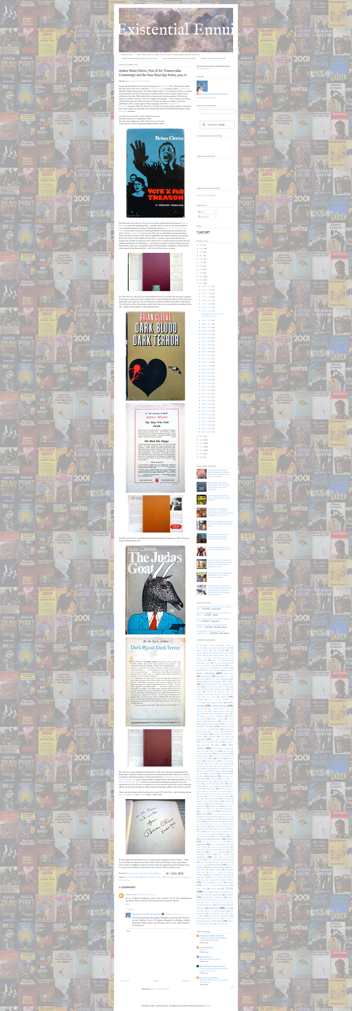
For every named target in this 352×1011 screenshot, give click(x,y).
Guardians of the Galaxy (205, 766)
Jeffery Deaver (221, 786)
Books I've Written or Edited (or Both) (213, 58)
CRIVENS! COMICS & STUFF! (212, 935)
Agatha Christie (202, 650)
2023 (202, 255)
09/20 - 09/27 (207, 330)
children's (210, 692)
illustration (212, 776)
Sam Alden (214, 877)
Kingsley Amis (214, 806)
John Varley (200, 799)
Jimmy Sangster (209, 791)
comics (224, 696)
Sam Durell (223, 877)
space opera (201, 888)
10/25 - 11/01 (207, 307)
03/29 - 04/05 (207, 407)
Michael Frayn (228, 826)
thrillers (127, 880)
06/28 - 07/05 (207, 365)
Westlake (218, 920)
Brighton (226, 679)
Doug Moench (228, 729)
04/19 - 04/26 (207, 397)
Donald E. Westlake (205, 726)
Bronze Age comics (211, 687)
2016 (202, 280)
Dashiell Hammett (219, 711)
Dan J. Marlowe (213, 709)
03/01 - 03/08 (207, 418)
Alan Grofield (218, 650)
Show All (231, 987)
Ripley (201, 867)
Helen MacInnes (216, 771)
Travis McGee (220, 913)
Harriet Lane (217, 769)
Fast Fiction (229, 742)
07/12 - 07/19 (207, 358)
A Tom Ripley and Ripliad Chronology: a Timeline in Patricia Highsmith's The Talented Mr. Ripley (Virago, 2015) (220, 511)
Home (155, 980)
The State (223, 902)
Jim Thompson (223, 789)
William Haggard (208, 924)
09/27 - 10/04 (207, 327)
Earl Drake (203, 731)
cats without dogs (206, 947)
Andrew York (211, 658)
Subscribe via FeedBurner (206, 195)
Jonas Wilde (227, 799)
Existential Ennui (126, 55)
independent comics (227, 776)
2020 (202, 266)
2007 (202, 457)
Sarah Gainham (210, 880)
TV (203, 916)
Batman (221, 665)
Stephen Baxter (203, 895)
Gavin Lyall (213, 751)
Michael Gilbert (204, 829)
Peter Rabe (201, 852)
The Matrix (212, 902)
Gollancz (220, 758)
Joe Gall (219, 791)
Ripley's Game (214, 869)
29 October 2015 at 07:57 (174, 914)
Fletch (214, 748)
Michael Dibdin (216, 826)
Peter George (226, 849)
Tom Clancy (201, 911)
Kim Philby (201, 806)
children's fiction (224, 692)
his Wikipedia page (156, 88)
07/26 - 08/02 (207, 351)
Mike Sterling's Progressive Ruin (212, 966)
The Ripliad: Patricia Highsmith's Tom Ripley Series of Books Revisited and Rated (220, 575)
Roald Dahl (201, 872)
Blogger (208, 1005)
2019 (202, 269)
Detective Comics (227, 721)
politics (222, 852)
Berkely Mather (207, 668)
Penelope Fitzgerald (216, 847)
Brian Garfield (201, 679)
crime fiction (219, 706)
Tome (211, 913)
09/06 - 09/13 (207, 334)
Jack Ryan (220, 781)
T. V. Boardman (217, 897)
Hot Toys (200, 773)
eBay (212, 732)
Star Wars (230, 892)
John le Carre (224, 796)
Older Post (186, 980)
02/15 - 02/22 (207, 425)
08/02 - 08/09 (207, 348)
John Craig (222, 794)
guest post (220, 766)
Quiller (215, 857)
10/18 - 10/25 (207, 311)
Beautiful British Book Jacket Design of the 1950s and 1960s (139, 58)
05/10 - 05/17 (207, 390)
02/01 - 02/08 (207, 428)
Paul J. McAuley (202, 847)
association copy (203, 663)
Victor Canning (202, 918)
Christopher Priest (219, 694)
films (217, 744)
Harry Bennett (228, 769)
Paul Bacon (226, 844)
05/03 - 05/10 (207, 393)
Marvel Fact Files (214, 824)
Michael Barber (202, 826)
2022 (202, 259)
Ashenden (227, 660)
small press (225, 885)
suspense (229, 894)
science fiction (226, 879)
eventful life (134, 233)
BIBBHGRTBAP (202, 670)
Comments (204, 216)
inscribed (142, 794)
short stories (218, 882)
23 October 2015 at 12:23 (146, 894)
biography (216, 670)
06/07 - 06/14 (207, 376)
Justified (227, 801)
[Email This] (171, 873)
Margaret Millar (226, 817)
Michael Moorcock (219, 829)
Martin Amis (215, 819)
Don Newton (227, 724)
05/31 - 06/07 (207, 379)
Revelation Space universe (221, 862)
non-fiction (206, 836)
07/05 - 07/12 (207, 362)
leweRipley (203, 811)
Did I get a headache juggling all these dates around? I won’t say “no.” (214, 969)
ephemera (212, 736)
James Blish (208, 784)
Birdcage (227, 670)
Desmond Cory (211, 721)
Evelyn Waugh (205, 742)
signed (132, 794)
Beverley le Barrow (222, 668)
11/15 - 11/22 (207, 296)
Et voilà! (202, 950)
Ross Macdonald (225, 875)
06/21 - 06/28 (207, 369)
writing (219, 924)
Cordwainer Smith (213, 699)
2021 (202, 262)
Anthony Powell (225, 658)
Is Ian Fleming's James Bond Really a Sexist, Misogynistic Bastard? (219, 497)
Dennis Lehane (217, 718)
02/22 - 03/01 (207, 421)
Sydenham (205, 897)
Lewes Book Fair (227, 811)
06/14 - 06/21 (207, 372)
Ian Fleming (210, 773)
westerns (208, 921)
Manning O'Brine (204, 817)
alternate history (218, 655)
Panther (203, 839)
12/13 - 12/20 (207, 290)
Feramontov (205, 745)
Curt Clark (200, 709)
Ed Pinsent (221, 731)
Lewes (212, 811)
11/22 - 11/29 (207, 293)
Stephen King (216, 894)
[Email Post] (167, 873)
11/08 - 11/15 (207, 300)
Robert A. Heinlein (216, 872)
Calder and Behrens (203, 689)
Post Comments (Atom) (160, 989)
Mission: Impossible (211, 832)
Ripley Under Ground (216, 867)
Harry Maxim (203, 771)
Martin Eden (226, 819)
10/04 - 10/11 (207, 324)
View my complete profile (206, 97)
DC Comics (224, 713)
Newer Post (125, 980)
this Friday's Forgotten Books (139, 81)
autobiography (225, 663)
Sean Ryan (123, 111)
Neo (224, 834)
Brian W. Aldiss (214, 679)
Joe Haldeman (228, 791)
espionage (170, 877)
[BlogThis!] (174, 873)
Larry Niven (203, 809)
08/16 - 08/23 (207, 345)
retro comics (204, 862)
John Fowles (211, 796)
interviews (214, 778)
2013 (202, 440)
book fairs (228, 673)
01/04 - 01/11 (207, 432)
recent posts (123, 794)
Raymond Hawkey (226, 859)
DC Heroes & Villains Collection (210, 716)
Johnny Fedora (212, 798)
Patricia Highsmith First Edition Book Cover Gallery (179, 58)
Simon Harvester (207, 885)
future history (201, 751)
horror (227, 771)
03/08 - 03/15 (207, 414)
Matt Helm (226, 824)
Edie (207, 734)
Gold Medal (208, 758)
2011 (202, 446)
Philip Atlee (213, 852)
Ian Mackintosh (225, 773)
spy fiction (227, 888)
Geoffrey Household (204, 753)
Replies (131, 909)
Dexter (201, 724)
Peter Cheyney (201, 849)
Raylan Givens (211, 860)
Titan (228, 908)
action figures (211, 648)
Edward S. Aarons (219, 734)
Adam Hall (224, 648)
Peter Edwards (214, 849)
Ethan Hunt (215, 739)
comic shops (211, 697)
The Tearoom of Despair (209, 977)
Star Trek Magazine (218, 892)
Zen (224, 924)
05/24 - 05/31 (207, 383)
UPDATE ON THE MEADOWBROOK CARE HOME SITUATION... (213, 939)
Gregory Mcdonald (224, 764)
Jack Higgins (209, 781)
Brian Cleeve (163, 86)
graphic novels (211, 761)
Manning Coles (228, 814)
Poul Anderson (223, 854)
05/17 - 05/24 (207, 386)
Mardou (215, 817)
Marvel (199, 821)
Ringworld (230, 865)
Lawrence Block (215, 809)
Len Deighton (228, 808)
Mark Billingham (202, 819)
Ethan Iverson (227, 739)
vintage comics (216, 918)
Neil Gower (217, 834)
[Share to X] (177, 873)
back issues (200, 665)
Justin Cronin (201, 804)
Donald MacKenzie (202, 729)
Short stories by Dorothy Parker (210, 959)
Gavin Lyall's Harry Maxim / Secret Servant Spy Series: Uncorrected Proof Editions (218, 536)
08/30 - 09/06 (207, 337)
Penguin (227, 847)
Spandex (214, 888)
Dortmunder (215, 729)
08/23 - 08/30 (207, 341)
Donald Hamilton (225, 726)
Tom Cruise (211, 911)
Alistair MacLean (202, 655)
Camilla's (222, 689)
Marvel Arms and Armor (214, 821)
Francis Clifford (225, 748)
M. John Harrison (217, 814)
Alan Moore (210, 653)
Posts (202, 212)
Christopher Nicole (203, 694)
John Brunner (213, 794)
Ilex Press (200, 776)
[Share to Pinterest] (182, 873)
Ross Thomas (202, 877)
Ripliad (228, 870)
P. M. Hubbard (220, 836)
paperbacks (216, 839)
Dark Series (227, 709)
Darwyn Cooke (202, 711)
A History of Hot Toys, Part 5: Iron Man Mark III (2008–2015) (219, 548)
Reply (128, 904)
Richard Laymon (201, 865)
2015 (202, 283)
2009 (202, 453)
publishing (201, 857)
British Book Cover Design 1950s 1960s (150, 877)
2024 (202, 252)
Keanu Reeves (226, 804)
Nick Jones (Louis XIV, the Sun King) (146, 914)
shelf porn (206, 882)
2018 (202, 273)
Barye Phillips (210, 665)
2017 (202, 276)
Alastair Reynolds (223, 653)
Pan (231, 836)
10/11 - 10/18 (207, 320)
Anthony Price (202, 660)
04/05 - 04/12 (207, 404)
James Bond (220, 783)
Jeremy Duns (210, 788)
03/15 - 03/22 (207, 411)
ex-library (217, 741)
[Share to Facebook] (179, 873)
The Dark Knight (220, 900)
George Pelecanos (222, 753)
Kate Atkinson (213, 804)
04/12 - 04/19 (207, 400)
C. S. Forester (226, 687)
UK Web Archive (203, 68)
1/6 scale (200, 645)
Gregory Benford (209, 764)
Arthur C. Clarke (217, 660)
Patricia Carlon (217, 842)
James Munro (210, 786)
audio (216, 663)
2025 (202, 248)
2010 (202, 450)
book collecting (206, 673)
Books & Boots (205, 956)
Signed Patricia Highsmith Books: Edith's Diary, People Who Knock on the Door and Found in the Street (218, 473)
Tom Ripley (221, 911)
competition (200, 699)
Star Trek (206, 892)
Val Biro (226, 916)
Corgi (223, 699)
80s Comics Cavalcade (213, 645)
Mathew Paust (131, 894)
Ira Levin (224, 779)
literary (203, 813)
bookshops (205, 676)
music (222, 832)
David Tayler (212, 714)
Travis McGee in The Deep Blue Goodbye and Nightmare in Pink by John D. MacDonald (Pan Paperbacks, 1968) (220, 563)
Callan (214, 689)
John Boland (202, 794)
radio (224, 857)
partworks (205, 842)
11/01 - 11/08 (207, 304)
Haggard (207, 769)
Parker (230, 839)
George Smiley (202, 756)
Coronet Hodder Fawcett (213, 702)
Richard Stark (215, 864)
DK (207, 724)
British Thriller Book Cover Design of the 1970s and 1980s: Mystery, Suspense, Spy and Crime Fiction (168, 55)
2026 (202, 245)
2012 (202, 443)
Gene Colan (226, 751)
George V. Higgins (219, 756)
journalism (216, 801)
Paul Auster (215, 844)
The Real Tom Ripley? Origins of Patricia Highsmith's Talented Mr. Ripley (220, 523)
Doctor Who (215, 724)
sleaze (216, 885)
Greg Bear (224, 761)
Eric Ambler (225, 736)
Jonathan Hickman (203, 801)
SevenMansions (184, 88)
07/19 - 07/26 (207, 355)
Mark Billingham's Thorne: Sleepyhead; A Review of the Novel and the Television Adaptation (218, 486)
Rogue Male (212, 875)
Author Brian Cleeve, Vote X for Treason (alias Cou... (213, 315)
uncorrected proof (214, 916)
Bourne (218, 676)
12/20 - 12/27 (207, 286)
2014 (202, 436)
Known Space (228, 806)
